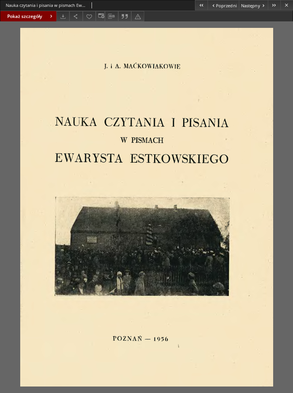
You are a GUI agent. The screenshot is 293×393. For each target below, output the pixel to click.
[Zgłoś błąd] (137, 16)
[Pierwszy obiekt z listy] (201, 5)
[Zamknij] (286, 5)
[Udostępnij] (75, 16)
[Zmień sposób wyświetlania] (100, 16)
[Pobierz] (62, 16)
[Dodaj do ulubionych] (89, 16)
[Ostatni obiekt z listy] (274, 5)
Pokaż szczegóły (24, 16)
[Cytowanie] (124, 16)
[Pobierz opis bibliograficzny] (111, 16)
